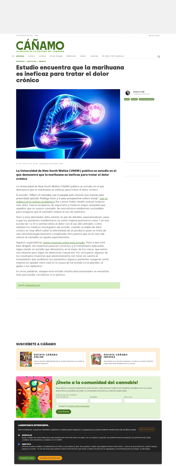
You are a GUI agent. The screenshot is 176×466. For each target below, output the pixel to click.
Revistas (94, 56)
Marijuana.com (33, 285)
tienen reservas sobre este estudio (64, 242)
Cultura (42, 56)
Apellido (128, 397)
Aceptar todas (27, 458)
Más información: (146, 429)
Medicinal (71, 56)
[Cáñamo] (40, 46)
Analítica (26, 444)
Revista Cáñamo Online (46, 355)
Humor (83, 56)
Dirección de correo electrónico (66, 396)
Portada (20, 61)
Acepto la (74, 406)
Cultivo (31, 56)
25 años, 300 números (113, 56)
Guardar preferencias (50, 458)
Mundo (42, 61)
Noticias (20, 56)
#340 (36, 35)
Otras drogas (56, 56)
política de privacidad (79, 406)
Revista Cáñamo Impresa (116, 355)
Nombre (93, 397)
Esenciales (27, 435)
